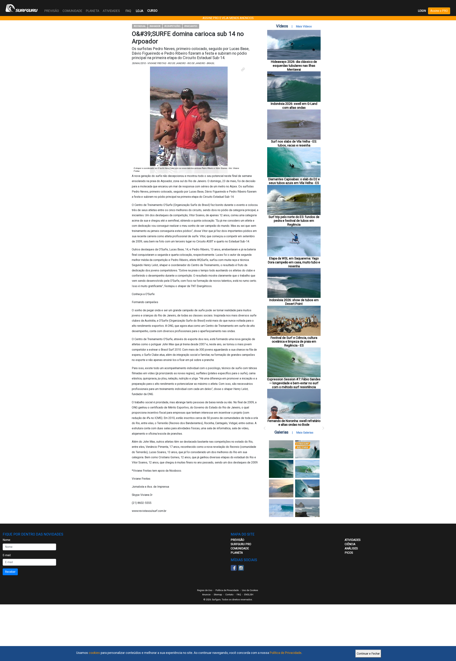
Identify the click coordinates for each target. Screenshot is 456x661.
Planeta (237, 552)
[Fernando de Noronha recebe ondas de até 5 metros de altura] (307, 508)
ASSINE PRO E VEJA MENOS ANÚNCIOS (228, 18)
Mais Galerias (304, 432)
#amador (155, 26)
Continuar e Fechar (368, 653)
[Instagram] (241, 567)
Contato (229, 594)
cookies (94, 653)
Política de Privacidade (285, 653)
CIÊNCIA (350, 544)
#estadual (140, 26)
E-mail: (7, 555)
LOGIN (422, 10)
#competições (172, 26)
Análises (351, 548)
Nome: (7, 540)
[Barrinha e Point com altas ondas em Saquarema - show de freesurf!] (281, 469)
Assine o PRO (439, 10)
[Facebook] (234, 567)
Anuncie (206, 594)
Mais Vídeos (304, 26)
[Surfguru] (22, 8)
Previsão (237, 540)
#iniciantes (190, 26)
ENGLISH (248, 594)
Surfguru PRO (241, 544)
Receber (10, 571)
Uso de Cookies (250, 590)
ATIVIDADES (353, 540)
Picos (349, 552)
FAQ (128, 11)
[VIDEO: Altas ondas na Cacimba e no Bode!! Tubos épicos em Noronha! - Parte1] (307, 488)
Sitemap (218, 594)
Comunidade (240, 548)
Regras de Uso (204, 590)
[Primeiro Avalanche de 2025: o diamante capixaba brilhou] (307, 469)
